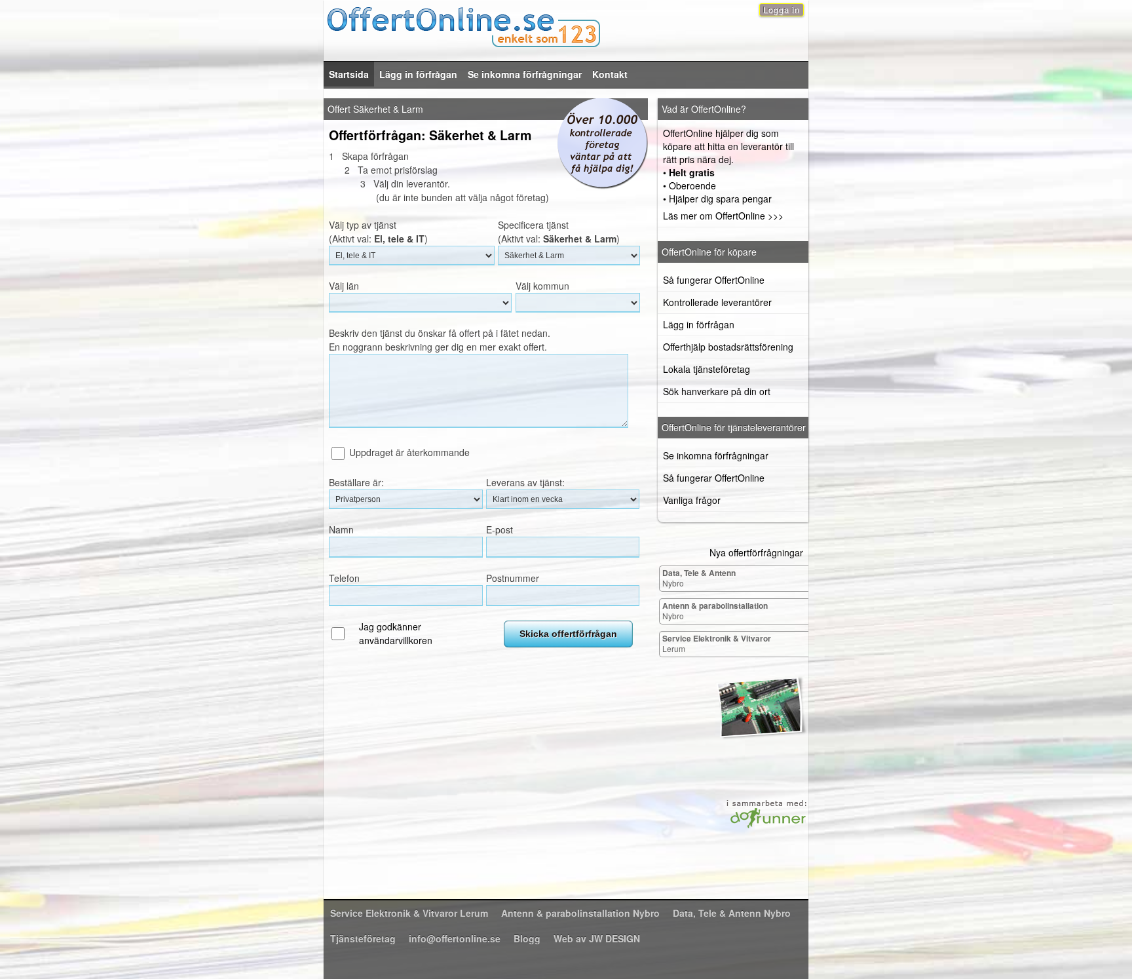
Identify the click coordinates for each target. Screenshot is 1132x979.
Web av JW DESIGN (597, 938)
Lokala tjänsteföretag (706, 368)
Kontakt (610, 74)
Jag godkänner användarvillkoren (395, 633)
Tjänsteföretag (363, 938)
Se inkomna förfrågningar (525, 74)
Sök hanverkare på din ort (716, 391)
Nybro (699, 577)
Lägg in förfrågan (418, 74)
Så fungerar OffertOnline (713, 279)
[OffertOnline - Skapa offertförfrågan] (566, 25)
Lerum (716, 643)
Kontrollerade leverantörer (717, 302)
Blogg (527, 938)
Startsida (349, 74)
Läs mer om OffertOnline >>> (723, 215)
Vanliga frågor (692, 500)
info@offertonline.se (454, 938)
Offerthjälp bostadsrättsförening (728, 346)
